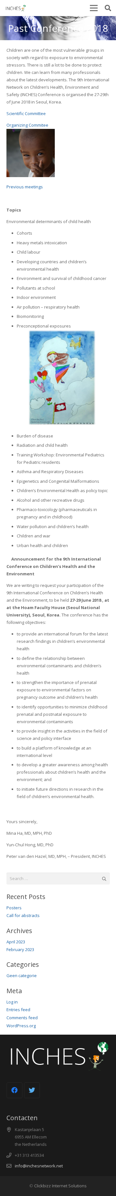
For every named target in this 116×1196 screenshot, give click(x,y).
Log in (12, 1002)
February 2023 (20, 949)
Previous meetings (24, 187)
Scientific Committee (26, 113)
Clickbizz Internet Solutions (60, 1186)
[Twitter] (32, 1090)
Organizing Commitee (27, 125)
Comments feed (22, 1018)
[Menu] (93, 8)
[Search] (108, 8)
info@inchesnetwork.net (39, 1166)
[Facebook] (14, 1090)
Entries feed (18, 1009)
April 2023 (15, 942)
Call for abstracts (23, 915)
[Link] (15, 8)
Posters (14, 908)
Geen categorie (21, 975)
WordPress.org (21, 1026)
